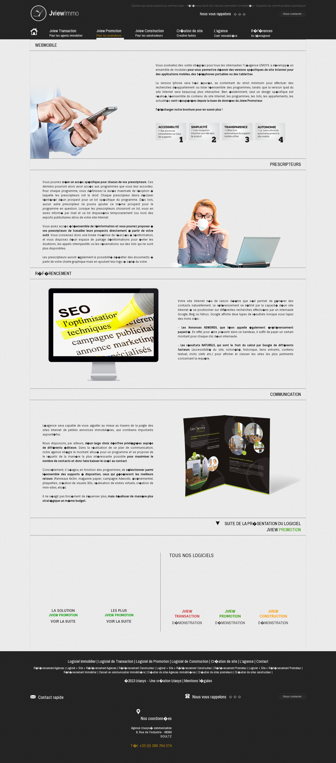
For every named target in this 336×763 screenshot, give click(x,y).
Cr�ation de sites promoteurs (215, 672)
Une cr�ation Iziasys (166, 680)
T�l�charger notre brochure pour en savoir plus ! (189, 109)
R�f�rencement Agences (49, 668)
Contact (262, 661)
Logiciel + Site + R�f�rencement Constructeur (184, 668)
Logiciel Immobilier (82, 661)
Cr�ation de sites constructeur (253, 672)
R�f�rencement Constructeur (136, 668)
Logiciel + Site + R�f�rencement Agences (91, 668)
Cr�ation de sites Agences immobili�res (171, 672)
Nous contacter (292, 13)
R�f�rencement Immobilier (80, 672)
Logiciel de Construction (190, 661)
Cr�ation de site (224, 661)
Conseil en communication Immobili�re (122, 672)
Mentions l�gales (198, 680)
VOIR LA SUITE (63, 621)
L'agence (247, 661)
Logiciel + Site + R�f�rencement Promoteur (275, 668)
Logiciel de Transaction (115, 661)
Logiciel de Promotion (152, 661)
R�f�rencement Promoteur (230, 668)
